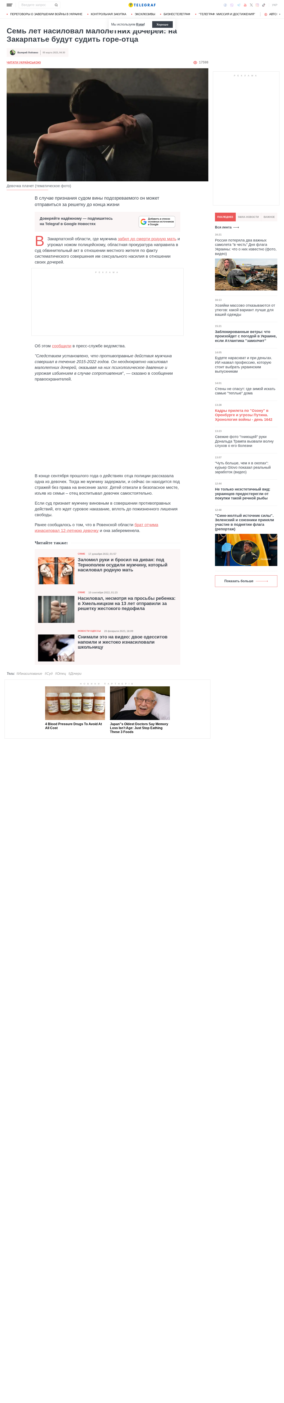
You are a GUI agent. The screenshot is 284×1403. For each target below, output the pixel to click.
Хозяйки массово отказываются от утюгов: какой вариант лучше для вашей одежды (245, 309)
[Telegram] (238, 5)
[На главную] (142, 5)
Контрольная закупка (108, 14)
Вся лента (223, 227)
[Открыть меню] (9, 5)
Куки (140, 24)
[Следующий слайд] (280, 14)
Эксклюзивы (145, 14)
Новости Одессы (89, 631)
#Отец (60, 673)
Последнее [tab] (225, 217)
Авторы (275, 14)
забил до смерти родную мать (147, 239)
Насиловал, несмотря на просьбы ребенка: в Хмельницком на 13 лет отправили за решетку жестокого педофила (126, 603)
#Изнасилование (29, 673)
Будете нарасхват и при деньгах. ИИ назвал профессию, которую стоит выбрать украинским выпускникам (243, 364)
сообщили (61, 346)
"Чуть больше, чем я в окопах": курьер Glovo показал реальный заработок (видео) (243, 467)
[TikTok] (263, 5)
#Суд (49, 673)
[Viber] (231, 5)
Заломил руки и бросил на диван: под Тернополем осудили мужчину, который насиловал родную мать (123, 564)
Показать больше (238, 581)
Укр (274, 5)
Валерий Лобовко (27, 52)
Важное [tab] (269, 217)
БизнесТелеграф (177, 14)
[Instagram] (257, 5)
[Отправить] (56, 5)
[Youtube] (245, 5)
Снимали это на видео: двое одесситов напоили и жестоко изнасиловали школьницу (123, 641)
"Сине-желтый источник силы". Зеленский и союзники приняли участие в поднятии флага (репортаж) (244, 522)
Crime (81, 554)
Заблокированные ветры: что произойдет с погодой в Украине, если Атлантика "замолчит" (246, 336)
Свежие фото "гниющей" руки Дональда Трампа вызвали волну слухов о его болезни (244, 441)
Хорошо (162, 24)
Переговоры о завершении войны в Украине (46, 14)
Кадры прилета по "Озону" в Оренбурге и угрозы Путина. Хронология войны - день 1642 (243, 415)
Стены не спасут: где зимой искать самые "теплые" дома (245, 391)
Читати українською (24, 62)
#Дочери (74, 673)
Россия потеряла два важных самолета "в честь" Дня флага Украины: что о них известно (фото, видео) (246, 247)
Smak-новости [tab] (248, 217)
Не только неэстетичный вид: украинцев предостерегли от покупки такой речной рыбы (242, 493)
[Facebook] (225, 5)
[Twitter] (251, 5)
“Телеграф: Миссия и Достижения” (227, 14)
